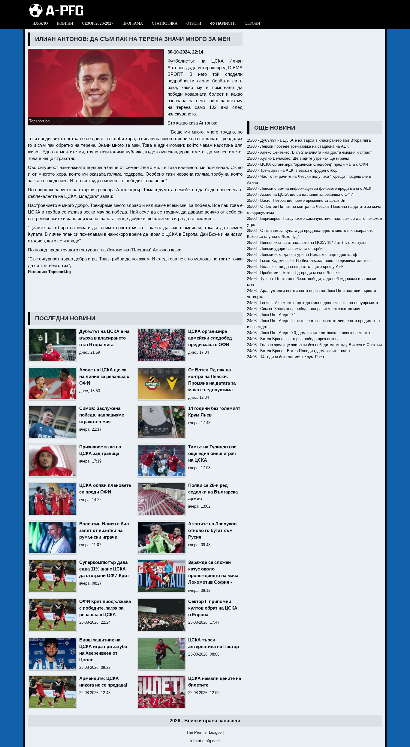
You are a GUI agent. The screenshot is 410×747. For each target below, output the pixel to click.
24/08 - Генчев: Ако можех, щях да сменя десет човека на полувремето (312, 302)
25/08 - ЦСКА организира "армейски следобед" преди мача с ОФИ (307, 164)
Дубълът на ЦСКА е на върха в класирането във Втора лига (104, 338)
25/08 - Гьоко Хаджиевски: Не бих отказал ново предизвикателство (308, 260)
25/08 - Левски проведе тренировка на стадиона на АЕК (298, 146)
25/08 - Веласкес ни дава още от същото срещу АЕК (295, 266)
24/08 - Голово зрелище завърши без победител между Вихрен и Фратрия (314, 345)
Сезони (252, 23)
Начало (40, 23)
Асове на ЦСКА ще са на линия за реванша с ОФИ (104, 376)
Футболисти (223, 23)
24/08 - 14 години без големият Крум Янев (285, 357)
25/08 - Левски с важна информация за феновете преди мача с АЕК (309, 188)
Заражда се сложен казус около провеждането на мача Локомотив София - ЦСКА (213, 575)
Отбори (193, 23)
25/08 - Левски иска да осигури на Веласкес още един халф (302, 254)
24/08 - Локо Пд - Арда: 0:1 (271, 314)
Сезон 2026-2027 (97, 23)
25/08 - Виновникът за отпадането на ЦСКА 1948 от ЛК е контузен (307, 242)
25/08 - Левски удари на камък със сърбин (285, 248)
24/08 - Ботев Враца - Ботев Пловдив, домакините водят (298, 351)
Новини (65, 23)
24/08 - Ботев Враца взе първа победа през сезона (293, 339)
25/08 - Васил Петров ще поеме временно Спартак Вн (296, 200)
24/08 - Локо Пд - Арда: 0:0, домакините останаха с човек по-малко (308, 332)
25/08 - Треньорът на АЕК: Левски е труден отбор (292, 170)
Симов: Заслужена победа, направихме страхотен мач (101, 415)
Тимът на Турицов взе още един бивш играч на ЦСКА (212, 453)
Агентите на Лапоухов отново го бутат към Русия (212, 530)
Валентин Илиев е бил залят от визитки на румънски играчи (104, 530)
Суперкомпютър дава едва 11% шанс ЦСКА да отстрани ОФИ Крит (104, 569)
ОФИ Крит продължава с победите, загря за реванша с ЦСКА (105, 608)
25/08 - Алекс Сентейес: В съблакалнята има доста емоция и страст (309, 152)
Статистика (164, 23)
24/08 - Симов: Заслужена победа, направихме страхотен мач (303, 308)
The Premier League (204, 732)
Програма (132, 23)
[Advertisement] (314, 74)
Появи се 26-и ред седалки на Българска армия (213, 492)
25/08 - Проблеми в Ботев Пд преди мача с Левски (293, 272)
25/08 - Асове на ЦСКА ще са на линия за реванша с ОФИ (300, 194)
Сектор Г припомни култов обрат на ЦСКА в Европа (212, 608)
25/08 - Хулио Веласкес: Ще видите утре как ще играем (298, 158)
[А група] (56, 5)
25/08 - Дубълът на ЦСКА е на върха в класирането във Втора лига (309, 140)
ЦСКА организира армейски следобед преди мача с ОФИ (210, 338)
